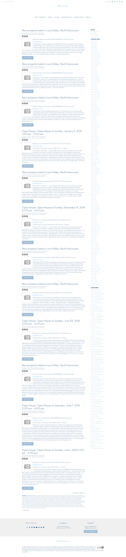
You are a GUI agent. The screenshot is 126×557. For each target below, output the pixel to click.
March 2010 (94, 281)
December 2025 (95, 56)
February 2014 (95, 204)
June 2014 (94, 198)
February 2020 (95, 138)
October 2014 (94, 191)
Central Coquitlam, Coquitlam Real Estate (39, 497)
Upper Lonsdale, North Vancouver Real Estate (51, 506)
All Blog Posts (94, 31)
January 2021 (95, 124)
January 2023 (95, 91)
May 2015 (93, 179)
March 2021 (94, 123)
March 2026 (94, 51)
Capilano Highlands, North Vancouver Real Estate (68, 496)
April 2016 (94, 164)
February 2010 (95, 283)
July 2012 (93, 236)
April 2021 (94, 121)
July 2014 (93, 196)
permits (46, 504)
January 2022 (95, 107)
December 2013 (95, 208)
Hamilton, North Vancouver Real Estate (62, 501)
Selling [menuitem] (56, 17)
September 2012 (95, 233)
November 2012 (95, 230)
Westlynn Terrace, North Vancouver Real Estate (97, 443)
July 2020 (94, 129)
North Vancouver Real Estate (75, 503)
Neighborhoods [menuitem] (66, 17)
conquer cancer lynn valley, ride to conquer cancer (97, 334)
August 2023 (94, 82)
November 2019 (95, 143)
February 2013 (95, 224)
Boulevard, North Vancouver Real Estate (32, 496)
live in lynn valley (65, 502)
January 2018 (95, 153)
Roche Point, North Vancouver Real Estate (59, 505)
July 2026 (94, 44)
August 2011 (94, 255)
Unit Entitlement (39, 506)
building (42, 496)
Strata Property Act (79, 505)
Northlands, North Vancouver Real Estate (30, 504)
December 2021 (95, 109)
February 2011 (95, 265)
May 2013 (93, 220)
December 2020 (95, 126)
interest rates (43, 502)
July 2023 (94, 84)
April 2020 (94, 134)
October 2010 (95, 271)
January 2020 (95, 139)
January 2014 (95, 206)
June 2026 (94, 46)
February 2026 (95, 52)
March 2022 (94, 106)
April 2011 (93, 261)
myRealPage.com (66, 541)
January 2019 (95, 151)
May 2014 (93, 199)
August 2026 (94, 42)
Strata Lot (73, 505)
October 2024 (95, 64)
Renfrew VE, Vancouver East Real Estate (43, 505)
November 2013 (95, 209)
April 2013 (94, 221)
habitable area (52, 501)
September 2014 (95, 193)
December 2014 (95, 188)
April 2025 (94, 59)
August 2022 (94, 99)
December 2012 (95, 228)
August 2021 (94, 116)
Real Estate (33, 505)
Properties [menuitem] (42, 17)
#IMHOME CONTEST (31, 495)
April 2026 (94, 49)
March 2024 (94, 74)
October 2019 (94, 144)
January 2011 (94, 266)
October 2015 (95, 171)
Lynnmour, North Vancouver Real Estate (48, 503)
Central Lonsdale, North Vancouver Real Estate (57, 497)
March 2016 (94, 166)
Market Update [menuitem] (79, 17)
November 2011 (95, 250)
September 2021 (95, 114)
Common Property (96, 331)
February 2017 (95, 158)
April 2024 (94, 72)
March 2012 (94, 243)
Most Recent (94, 41)
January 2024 (95, 77)
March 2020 (94, 136)
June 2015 (94, 178)
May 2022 (94, 102)
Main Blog (94, 33)
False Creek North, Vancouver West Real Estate (97, 354)
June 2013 (94, 218)
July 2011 (93, 256)
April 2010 (94, 280)
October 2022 (95, 96)
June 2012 (94, 238)
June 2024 (94, 69)
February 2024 (95, 76)
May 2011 (93, 260)
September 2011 (95, 253)
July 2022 (94, 101)
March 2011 (94, 263)
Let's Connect (90, 531)
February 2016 (95, 168)
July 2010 (93, 275)
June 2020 (94, 131)
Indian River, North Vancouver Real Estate (33, 502)
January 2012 (95, 246)
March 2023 (94, 89)
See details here (37, 41)
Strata (69, 505)
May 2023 (94, 86)
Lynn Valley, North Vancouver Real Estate (35, 34)
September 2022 (96, 97)
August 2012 (94, 235)
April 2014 (94, 201)
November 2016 (95, 161)
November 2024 (95, 62)
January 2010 (95, 285)
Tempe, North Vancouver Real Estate (29, 506)
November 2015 (95, 169)
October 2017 (94, 154)
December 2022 (95, 92)
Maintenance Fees (60, 503)
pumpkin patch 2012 (70, 504)
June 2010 (94, 276)
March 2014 (94, 203)
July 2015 (93, 176)
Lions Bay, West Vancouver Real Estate (54, 502)
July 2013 (93, 216)
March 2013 (94, 223)
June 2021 (94, 119)
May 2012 (93, 240)
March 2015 (94, 183)
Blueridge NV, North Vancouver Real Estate (69, 495)
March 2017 (94, 156)
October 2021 (94, 113)
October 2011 (94, 251)
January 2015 (95, 186)
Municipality (67, 503)
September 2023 (96, 81)
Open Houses (95, 36)
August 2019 (94, 146)
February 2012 (95, 245)
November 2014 (95, 189)
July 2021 (93, 117)
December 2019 (95, 141)
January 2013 (95, 226)
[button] (8, 1)
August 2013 (94, 214)
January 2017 (95, 159)
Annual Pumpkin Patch (55, 495)
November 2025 (95, 57)
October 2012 (94, 231)
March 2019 (94, 149)
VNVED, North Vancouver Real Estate (68, 506)
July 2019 (93, 148)
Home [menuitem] (36, 17)
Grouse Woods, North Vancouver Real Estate (39, 501)
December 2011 (95, 248)
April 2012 (94, 241)
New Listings (94, 35)
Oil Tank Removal (41, 504)
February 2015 (95, 184)
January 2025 (95, 61)
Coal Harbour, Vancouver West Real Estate (74, 497)
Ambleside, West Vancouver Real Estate (43, 495)
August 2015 (94, 174)
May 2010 (93, 278)
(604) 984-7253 (9, 1)
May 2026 (94, 47)
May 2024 (94, 71)
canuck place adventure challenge (51, 496)
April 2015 (94, 181)
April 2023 (94, 87)
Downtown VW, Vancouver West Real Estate (97, 346)
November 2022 (95, 94)
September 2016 (95, 163)
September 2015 (95, 173)
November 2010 (95, 270)
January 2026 (95, 54)
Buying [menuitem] (50, 17)
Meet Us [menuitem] (88, 17)
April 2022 (94, 104)
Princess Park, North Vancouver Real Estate (57, 504)
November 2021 (95, 111)
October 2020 (95, 128)
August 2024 (94, 66)
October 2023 (95, 79)
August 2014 (94, 194)
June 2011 (93, 258)
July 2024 (94, 67)
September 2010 (95, 273)
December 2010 (95, 268)
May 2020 (94, 133)
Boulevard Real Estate (97, 299)
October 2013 (94, 211)
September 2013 (95, 213)
